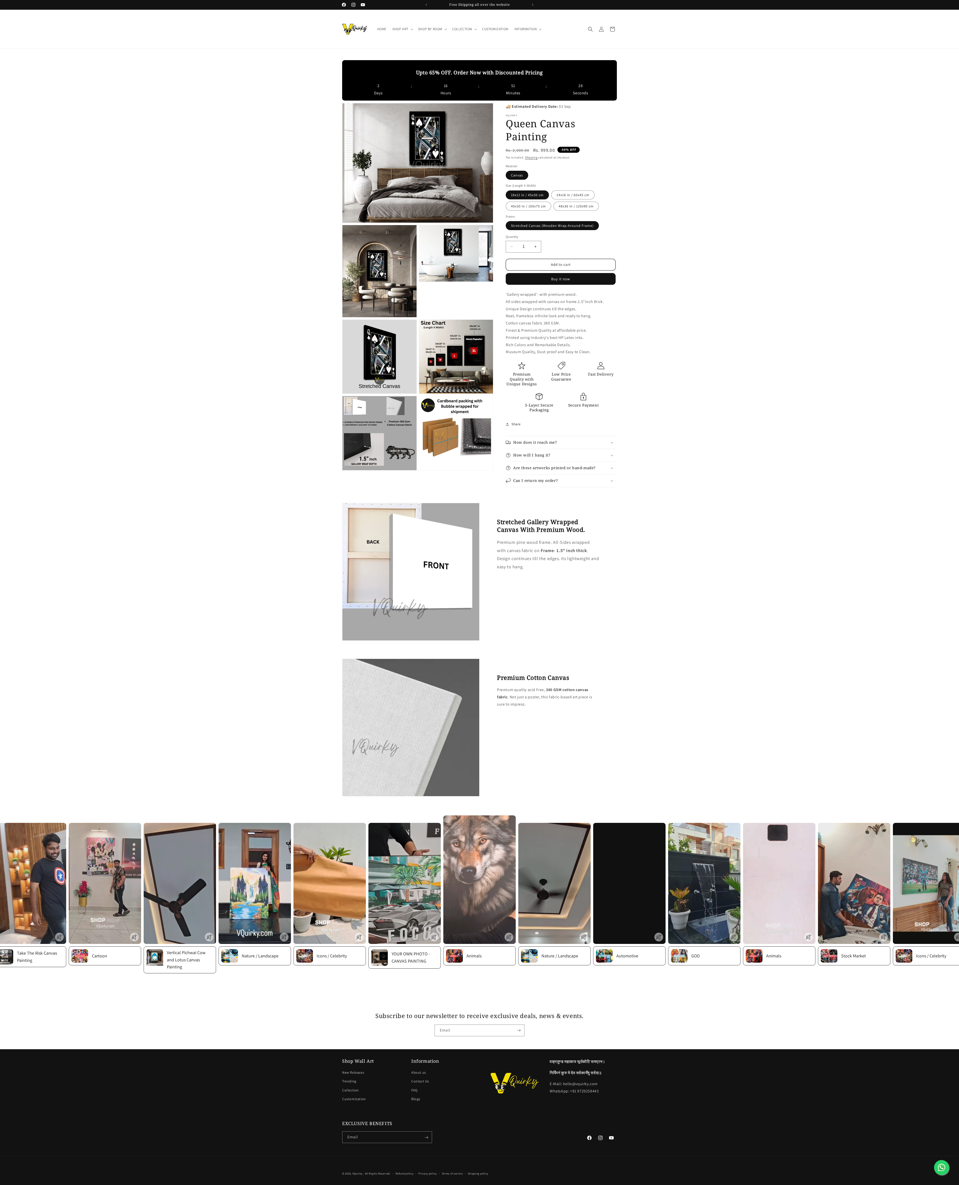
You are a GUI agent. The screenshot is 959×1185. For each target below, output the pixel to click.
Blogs (415, 1099)
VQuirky (357, 1173)
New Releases (353, 1072)
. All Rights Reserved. (377, 1173)
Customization (354, 1099)
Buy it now (560, 279)
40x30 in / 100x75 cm (528, 206)
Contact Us (420, 1081)
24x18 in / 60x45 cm (572, 195)
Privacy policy (427, 1173)
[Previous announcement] (426, 4)
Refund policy (404, 1173)
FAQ (414, 1090)
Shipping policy (478, 1173)
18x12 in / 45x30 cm (527, 195)
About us (418, 1072)
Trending (349, 1081)
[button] (402, 29)
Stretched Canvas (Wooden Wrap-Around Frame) (552, 225)
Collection (350, 1090)
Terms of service (452, 1173)
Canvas (517, 175)
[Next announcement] (532, 4)
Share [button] (516, 424)
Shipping (531, 157)
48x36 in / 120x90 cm (576, 206)
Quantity (512, 237)
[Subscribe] (518, 1030)
